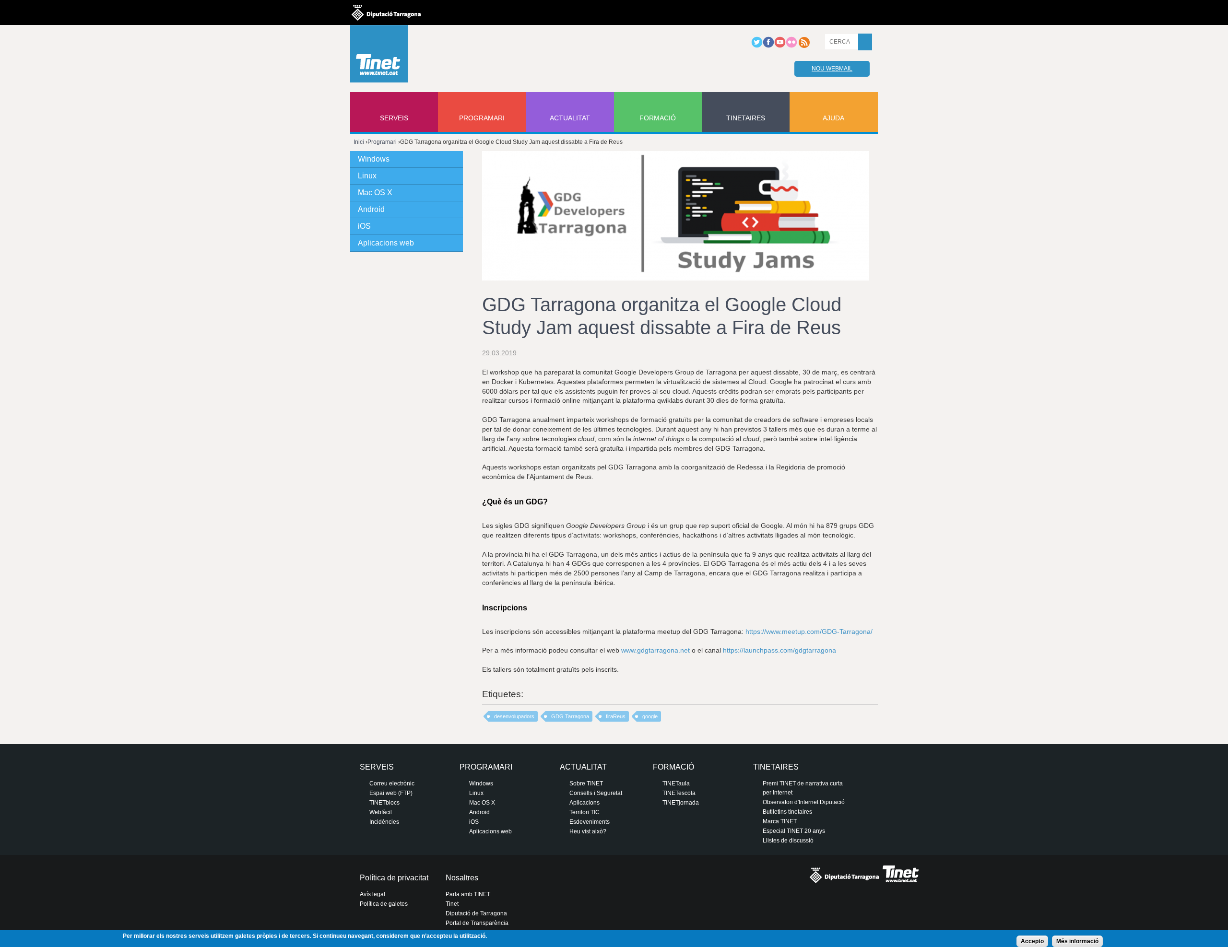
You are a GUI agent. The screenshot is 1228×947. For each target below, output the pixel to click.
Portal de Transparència (477, 923)
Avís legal (372, 894)
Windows (374, 159)
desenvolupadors (514, 716)
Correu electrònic (391, 783)
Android (371, 209)
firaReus (616, 716)
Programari (482, 118)
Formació (657, 118)
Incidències (384, 821)
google (650, 716)
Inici (359, 142)
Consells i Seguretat (595, 793)
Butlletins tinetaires (787, 811)
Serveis (394, 118)
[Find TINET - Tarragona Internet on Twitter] (757, 46)
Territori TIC (584, 812)
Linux (367, 176)
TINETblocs (384, 802)
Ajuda (833, 118)
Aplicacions (584, 802)
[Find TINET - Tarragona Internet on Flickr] (791, 46)
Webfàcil (380, 812)
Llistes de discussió (788, 840)
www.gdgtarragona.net (655, 650)
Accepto (1032, 941)
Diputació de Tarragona (476, 913)
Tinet (452, 903)
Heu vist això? (587, 831)
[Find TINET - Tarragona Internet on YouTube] (780, 46)
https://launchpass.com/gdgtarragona (779, 650)
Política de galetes (384, 903)
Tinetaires (745, 118)
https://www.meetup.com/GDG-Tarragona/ (809, 631)
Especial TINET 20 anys (794, 831)
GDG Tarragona (570, 716)
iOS (364, 226)
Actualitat (570, 118)
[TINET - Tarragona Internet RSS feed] (804, 46)
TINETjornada (680, 802)
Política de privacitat (394, 878)
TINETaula (676, 783)
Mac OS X (375, 192)
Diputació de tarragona (386, 12)
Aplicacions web (386, 243)
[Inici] (379, 56)
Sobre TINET (586, 783)
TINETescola (679, 793)
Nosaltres (462, 878)
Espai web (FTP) (391, 793)
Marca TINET (780, 821)
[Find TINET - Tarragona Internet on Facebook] (768, 46)
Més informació (1077, 941)
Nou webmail (832, 68)
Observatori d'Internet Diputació (804, 802)
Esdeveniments (589, 821)
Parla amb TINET (468, 894)
